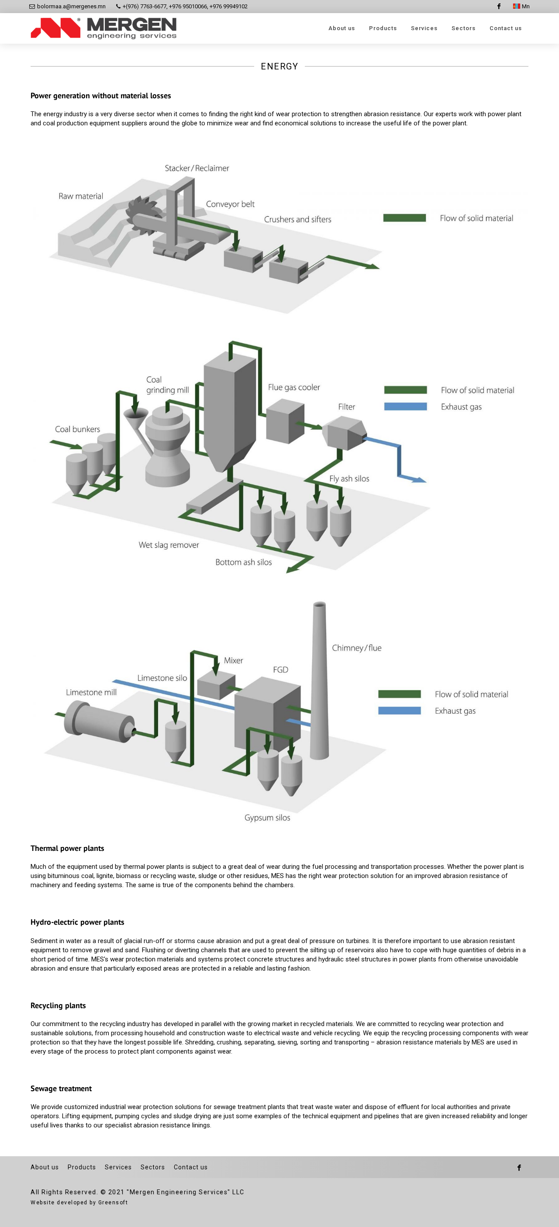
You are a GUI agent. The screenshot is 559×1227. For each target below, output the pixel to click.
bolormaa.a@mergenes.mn (71, 6)
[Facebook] (498, 6)
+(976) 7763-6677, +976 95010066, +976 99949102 (184, 6)
